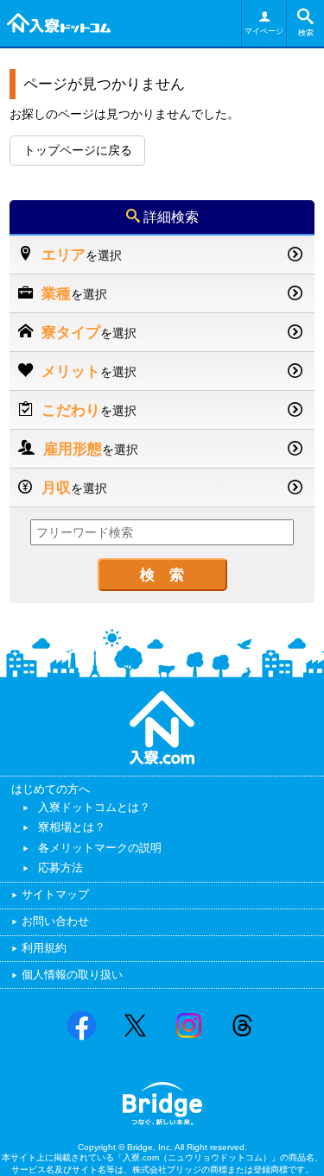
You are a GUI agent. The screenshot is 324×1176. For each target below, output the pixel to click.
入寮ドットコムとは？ (94, 807)
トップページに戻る (77, 150)
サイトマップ (55, 894)
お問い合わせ (55, 921)
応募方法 (60, 867)
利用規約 (44, 947)
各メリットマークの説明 (100, 847)
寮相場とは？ (71, 827)
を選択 (81, 254)
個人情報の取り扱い (72, 974)
